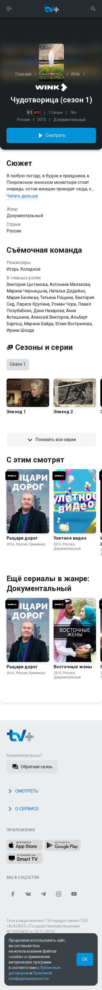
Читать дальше (22, 196)
